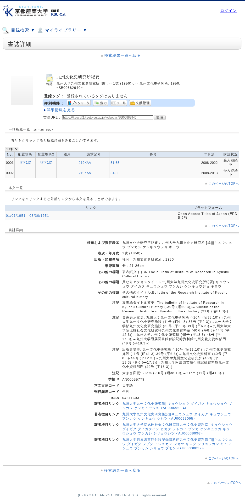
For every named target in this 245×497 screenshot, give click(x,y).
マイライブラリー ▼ (65, 30)
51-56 (115, 173)
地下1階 (25, 162)
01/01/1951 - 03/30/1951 (27, 215)
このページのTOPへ (223, 183)
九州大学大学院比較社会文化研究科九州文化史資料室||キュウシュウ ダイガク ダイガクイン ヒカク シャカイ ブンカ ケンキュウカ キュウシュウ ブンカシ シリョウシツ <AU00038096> (177, 429)
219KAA (85, 163)
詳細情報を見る (61, 110)
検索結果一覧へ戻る (122, 55)
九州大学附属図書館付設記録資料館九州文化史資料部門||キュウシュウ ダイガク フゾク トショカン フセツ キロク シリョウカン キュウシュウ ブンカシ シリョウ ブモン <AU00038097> (177, 444)
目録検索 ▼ (22, 30)
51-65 (115, 163)
